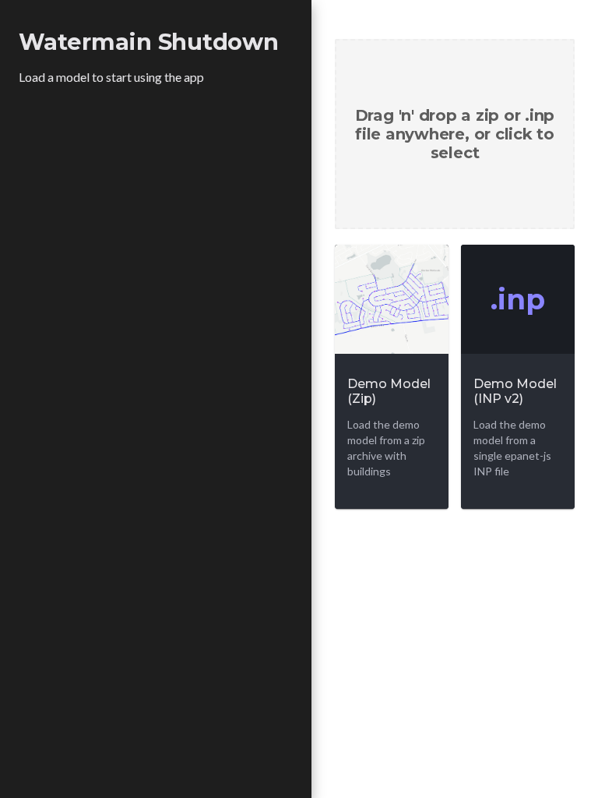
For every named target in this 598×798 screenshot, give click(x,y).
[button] (455, 134)
